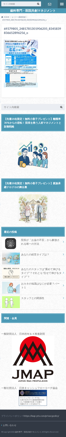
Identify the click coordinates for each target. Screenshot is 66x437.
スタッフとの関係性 (32, 298)
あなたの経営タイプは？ (35, 254)
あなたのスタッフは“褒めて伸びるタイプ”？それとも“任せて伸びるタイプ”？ (41, 272)
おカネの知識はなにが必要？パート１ (40, 285)
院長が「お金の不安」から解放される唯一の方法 (40, 241)
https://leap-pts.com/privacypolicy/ (41, 416)
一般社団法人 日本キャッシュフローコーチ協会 (29, 387)
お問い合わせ (49, 4)
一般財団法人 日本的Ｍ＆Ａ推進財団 (23, 333)
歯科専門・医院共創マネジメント (33, 10)
